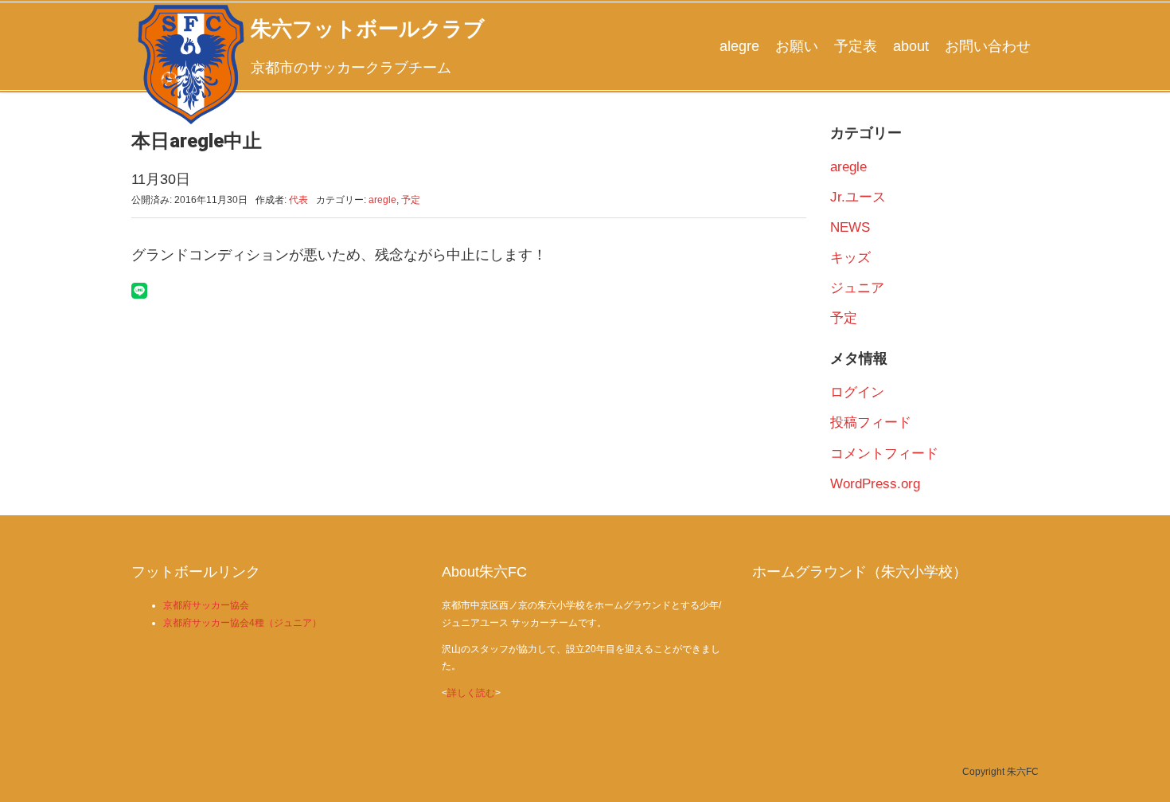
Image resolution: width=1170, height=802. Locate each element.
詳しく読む (471, 692)
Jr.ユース (858, 197)
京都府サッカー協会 (206, 605)
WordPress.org (875, 483)
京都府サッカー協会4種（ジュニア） (242, 622)
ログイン (857, 392)
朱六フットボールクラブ (368, 29)
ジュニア (857, 287)
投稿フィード (870, 422)
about (911, 46)
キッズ (850, 257)
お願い (796, 46)
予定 (410, 199)
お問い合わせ (988, 46)
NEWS (850, 227)
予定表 (855, 46)
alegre (739, 46)
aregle (382, 199)
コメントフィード (884, 453)
